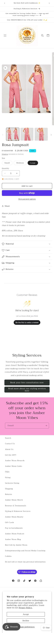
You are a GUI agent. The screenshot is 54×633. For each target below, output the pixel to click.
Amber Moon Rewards (15, 460)
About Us (9, 449)
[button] (5, 35)
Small (8, 163)
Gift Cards (9, 522)
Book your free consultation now (27, 382)
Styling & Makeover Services (17, 511)
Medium (21, 163)
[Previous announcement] (4, 3)
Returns (8, 494)
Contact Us (10, 443)
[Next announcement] (49, 3)
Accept (26, 614)
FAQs (7, 471)
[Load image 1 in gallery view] (12, 134)
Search (8, 437)
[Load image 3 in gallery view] (41, 134)
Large (32, 162)
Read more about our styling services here (27, 389)
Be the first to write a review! (27, 322)
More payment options (27, 199)
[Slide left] (3, 135)
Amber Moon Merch (14, 499)
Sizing (7, 477)
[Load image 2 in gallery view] (27, 134)
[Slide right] (51, 135)
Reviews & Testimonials (15, 505)
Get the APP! (10, 454)
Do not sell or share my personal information (25, 561)
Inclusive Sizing (12, 483)
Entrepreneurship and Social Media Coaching (25, 550)
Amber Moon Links (13, 466)
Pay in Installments (14, 528)
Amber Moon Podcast (14, 533)
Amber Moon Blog (13, 539)
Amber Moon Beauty (14, 516)
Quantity (5, 168)
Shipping (5, 154)
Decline (25, 620)
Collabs (8, 556)
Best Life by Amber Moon (16, 544)
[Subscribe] (46, 426)
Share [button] (7, 205)
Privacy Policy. (25, 607)
